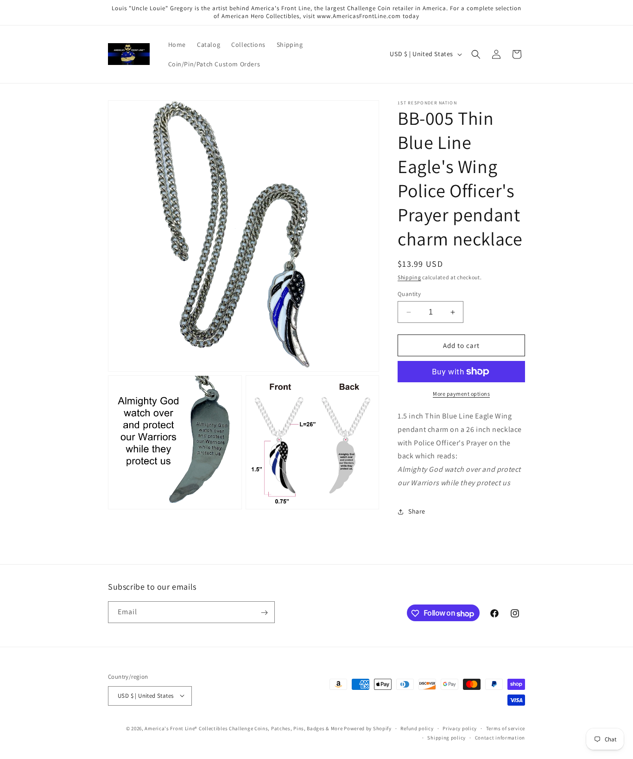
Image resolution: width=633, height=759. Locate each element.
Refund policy (416, 728)
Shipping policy (446, 737)
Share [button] (416, 511)
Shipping (409, 277)
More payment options (461, 393)
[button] (476, 54)
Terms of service (505, 728)
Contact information (500, 737)
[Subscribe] (264, 613)
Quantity (409, 294)
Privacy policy (460, 728)
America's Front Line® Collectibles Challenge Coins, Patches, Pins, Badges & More (243, 728)
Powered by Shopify (368, 728)
